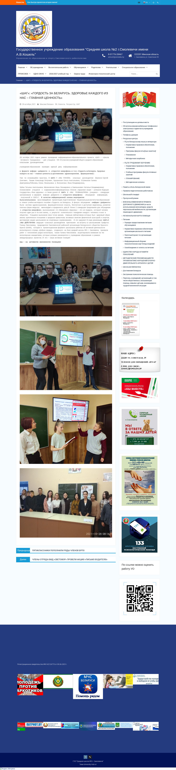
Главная (21, 67)
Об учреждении (36, 67)
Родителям (96, 67)
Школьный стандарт (131, 194)
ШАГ (78, 104)
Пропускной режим (130, 198)
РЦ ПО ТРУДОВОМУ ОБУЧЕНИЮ (137, 163)
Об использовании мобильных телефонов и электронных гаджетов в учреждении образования (140, 128)
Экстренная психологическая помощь (138, 274)
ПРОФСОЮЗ (23, 74)
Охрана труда (79, 74)
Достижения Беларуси (132, 271)
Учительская (111, 67)
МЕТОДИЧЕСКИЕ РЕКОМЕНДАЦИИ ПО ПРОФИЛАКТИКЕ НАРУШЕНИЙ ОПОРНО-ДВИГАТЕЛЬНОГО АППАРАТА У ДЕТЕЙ (139, 260)
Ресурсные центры (130, 138)
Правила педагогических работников (138, 191)
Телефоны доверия (130, 135)
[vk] (157, 2)
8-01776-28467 (115, 54)
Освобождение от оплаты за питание (139, 248)
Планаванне (131, 155)
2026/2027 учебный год (59, 74)
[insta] (153, 2)
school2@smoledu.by (116, 57)
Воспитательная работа (58, 67)
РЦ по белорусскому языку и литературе (140, 142)
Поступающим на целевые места (136, 122)
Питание (126, 219)
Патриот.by (70, 104)
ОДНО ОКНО (38, 74)
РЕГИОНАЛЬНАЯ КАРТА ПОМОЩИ (136, 216)
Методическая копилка (135, 182)
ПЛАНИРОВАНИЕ (133, 178)
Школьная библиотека (132, 267)
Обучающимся (80, 67)
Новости (61, 104)
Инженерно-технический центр (102, 74)
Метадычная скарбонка (135, 158)
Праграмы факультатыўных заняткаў (141, 151)
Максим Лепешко (47, 104)
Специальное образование (133, 67)
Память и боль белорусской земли (136, 187)
